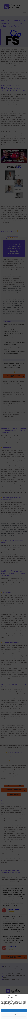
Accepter (14, 1010)
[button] (26, 996)
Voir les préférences (14, 1018)
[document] (14, 510)
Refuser (14, 1014)
